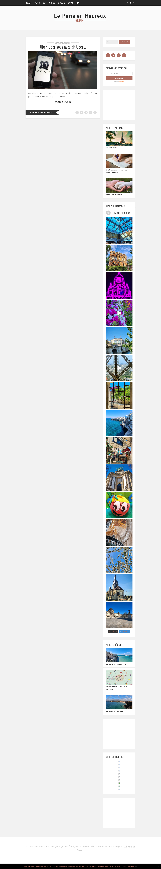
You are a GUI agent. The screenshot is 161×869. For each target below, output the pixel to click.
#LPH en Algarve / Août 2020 (114, 711)
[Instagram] (130, 3)
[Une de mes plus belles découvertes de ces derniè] (119, 532)
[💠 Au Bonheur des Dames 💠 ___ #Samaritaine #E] (119, 230)
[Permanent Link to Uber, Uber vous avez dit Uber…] (63, 88)
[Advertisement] (120, 104)
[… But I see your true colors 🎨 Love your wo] (119, 505)
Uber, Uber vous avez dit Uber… (63, 47)
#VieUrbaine (65, 42)
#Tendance (61, 3)
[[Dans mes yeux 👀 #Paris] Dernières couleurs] (119, 313)
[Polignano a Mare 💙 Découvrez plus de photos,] (119, 423)
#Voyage (70, 3)
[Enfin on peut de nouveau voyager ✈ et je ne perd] (119, 450)
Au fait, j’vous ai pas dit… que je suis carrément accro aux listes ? (116, 171)
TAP (107, 789)
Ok (136, 866)
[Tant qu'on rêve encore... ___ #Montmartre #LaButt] (119, 285)
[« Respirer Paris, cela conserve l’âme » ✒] (119, 340)
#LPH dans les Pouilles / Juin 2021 (116, 664)
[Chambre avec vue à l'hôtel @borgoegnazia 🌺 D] (119, 395)
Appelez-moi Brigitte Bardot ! (114, 194)
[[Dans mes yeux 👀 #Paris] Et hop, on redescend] (119, 368)
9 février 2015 (33, 112)
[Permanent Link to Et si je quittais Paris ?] (119, 145)
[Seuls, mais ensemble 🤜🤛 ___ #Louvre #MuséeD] (119, 615)
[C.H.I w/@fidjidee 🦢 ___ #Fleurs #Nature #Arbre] (119, 560)
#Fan (44, 3)
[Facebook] (123, 3)
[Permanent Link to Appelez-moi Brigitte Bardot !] (119, 192)
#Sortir (37, 3)
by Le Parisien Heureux (45, 112)
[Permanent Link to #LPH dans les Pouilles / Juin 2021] (119, 662)
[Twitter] (127, 3)
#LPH (77, 3)
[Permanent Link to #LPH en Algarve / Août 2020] (119, 709)
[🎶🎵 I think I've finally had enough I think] (119, 477)
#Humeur (28, 3)
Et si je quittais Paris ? (112, 147)
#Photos (52, 3)
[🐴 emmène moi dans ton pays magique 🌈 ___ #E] (119, 587)
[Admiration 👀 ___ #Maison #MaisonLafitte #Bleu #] (119, 258)
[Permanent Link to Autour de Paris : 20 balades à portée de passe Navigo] (119, 684)
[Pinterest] (133, 3)
